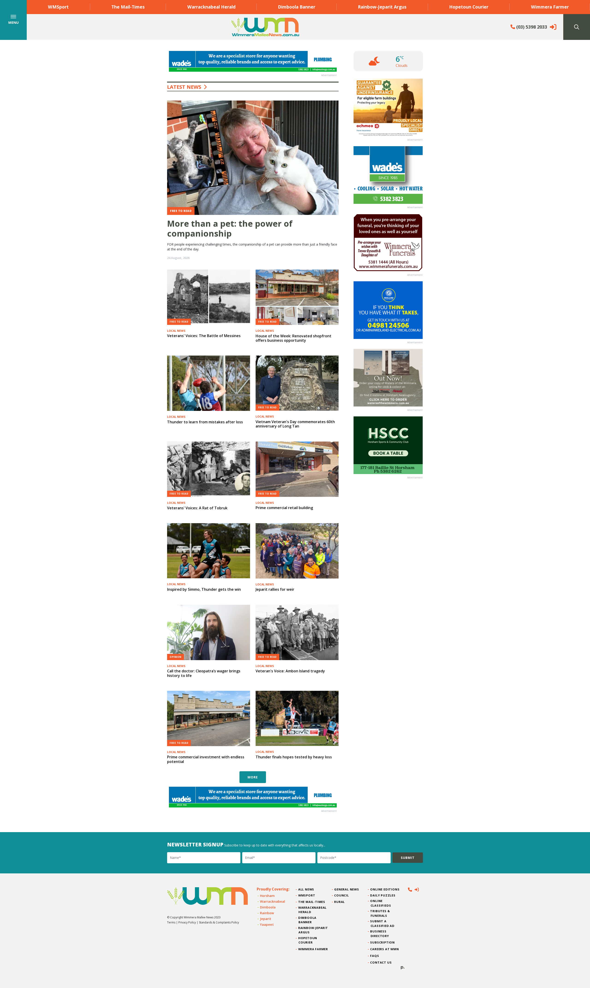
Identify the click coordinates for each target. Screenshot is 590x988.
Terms (171, 922)
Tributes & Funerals (380, 913)
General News (346, 889)
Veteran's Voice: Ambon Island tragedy (290, 671)
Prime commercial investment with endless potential (205, 759)
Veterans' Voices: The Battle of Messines (204, 335)
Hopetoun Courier (468, 7)
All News (306, 889)
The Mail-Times (128, 7)
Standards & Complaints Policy (219, 922)
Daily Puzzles (383, 895)
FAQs (375, 956)
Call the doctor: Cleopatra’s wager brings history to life (203, 673)
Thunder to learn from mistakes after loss (205, 421)
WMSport (58, 7)
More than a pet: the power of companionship (229, 228)
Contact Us (381, 962)
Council (341, 895)
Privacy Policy (187, 922)
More (253, 777)
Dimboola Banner (296, 7)
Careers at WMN (385, 949)
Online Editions (385, 889)
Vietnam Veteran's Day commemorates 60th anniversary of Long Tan (295, 424)
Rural (339, 902)
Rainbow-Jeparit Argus (382, 7)
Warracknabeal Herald (211, 7)
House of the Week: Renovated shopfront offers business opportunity (293, 338)
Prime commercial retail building (284, 507)
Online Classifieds (381, 903)
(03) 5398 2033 (531, 27)
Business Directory (380, 933)
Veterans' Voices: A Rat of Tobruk (197, 507)
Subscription (383, 942)
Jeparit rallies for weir (275, 589)
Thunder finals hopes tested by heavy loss (294, 757)
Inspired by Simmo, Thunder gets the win (204, 589)
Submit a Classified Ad (383, 923)
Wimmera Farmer (550, 7)
